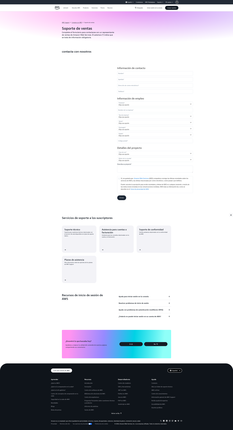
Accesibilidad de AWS (158, 404)
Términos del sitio (65, 424)
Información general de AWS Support (163, 397)
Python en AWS (123, 394)
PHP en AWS (122, 400)
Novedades (54, 403)
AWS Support (65, 22)
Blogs (53, 406)
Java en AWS (122, 397)
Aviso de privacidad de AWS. (140, 189)
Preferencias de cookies (101, 424)
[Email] (181, 421)
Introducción (88, 383)
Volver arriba (115, 413)
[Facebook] (164, 421)
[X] (161, 421)
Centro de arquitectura (91, 397)
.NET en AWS (122, 390)
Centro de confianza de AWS (93, 390)
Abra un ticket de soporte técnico (161, 387)
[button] (76, 7)
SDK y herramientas (124, 387)
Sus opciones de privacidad (80, 424)
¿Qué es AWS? (55, 383)
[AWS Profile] (176, 2)
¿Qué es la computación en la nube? (62, 387)
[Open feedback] (231, 215)
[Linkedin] (166, 421)
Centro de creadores (124, 383)
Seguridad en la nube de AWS (60, 399)
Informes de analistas (91, 406)
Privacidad (54, 424)
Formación (87, 387)
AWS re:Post (155, 390)
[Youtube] (175, 421)
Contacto (154, 383)
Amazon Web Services (141, 178)
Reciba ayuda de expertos (159, 400)
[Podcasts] (178, 421)
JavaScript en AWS (124, 404)
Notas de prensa (56, 410)
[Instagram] (169, 421)
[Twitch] (172, 421)
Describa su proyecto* (124, 164)
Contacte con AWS (77, 22)
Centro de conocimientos (159, 394)
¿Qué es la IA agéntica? (58, 390)
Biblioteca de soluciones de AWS (94, 394)
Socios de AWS (89, 410)
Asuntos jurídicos (156, 407)
